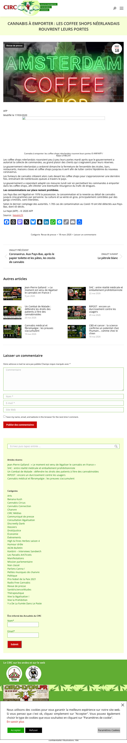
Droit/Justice (14, 530)
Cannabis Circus (16, 502)
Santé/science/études (19, 589)
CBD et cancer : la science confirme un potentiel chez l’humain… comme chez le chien (104, 329)
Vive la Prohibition (17, 600)
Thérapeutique (15, 593)
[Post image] (12, 293)
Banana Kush (14, 499)
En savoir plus (15, 721)
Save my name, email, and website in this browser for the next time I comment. (42, 417)
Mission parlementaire (20, 561)
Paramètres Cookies (109, 730)
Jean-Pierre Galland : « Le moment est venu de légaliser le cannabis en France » (41, 290)
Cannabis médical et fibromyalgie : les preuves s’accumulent (39, 328)
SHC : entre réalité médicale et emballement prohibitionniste (106, 288)
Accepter (16, 730)
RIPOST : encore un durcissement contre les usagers (102, 309)
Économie (12, 534)
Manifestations (15, 558)
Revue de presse (14, 46)
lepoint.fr (18, 215)
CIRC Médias (14, 513)
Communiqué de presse (20, 516)
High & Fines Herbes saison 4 (23, 541)
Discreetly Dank (16, 523)
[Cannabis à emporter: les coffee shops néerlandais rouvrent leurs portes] (63, 118)
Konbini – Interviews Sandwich (24, 551)
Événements (14, 537)
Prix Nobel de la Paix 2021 (21, 579)
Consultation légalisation (21, 520)
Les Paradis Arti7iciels (19, 555)
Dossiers (12, 527)
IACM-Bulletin (15, 548)
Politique (12, 575)
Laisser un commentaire (85, 234)
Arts (9, 495)
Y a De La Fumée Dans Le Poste (24, 603)
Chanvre (12, 509)
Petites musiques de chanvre (23, 572)
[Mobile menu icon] (121, 8)
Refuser (33, 730)
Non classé (13, 565)
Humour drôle (15, 544)
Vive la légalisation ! (18, 596)
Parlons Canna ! (16, 568)
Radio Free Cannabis (18, 582)
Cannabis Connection (19, 506)
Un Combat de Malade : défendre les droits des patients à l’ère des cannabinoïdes (38, 310)
